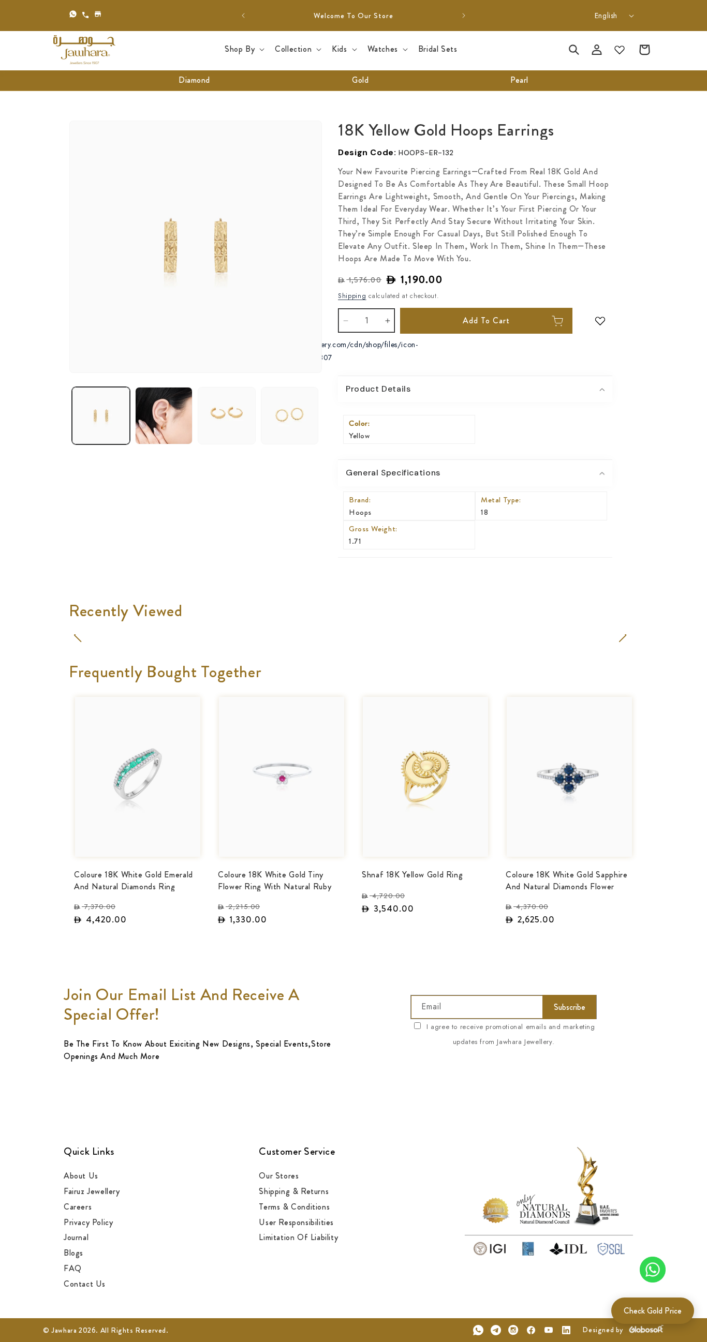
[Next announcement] (463, 15)
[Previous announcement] (243, 15)
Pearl (519, 80)
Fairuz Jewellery (92, 1191)
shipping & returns (294, 1191)
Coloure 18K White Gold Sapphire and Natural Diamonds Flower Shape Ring (567, 879)
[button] (243, 49)
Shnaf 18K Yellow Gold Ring (412, 874)
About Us (81, 1176)
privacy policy (88, 1222)
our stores (279, 1176)
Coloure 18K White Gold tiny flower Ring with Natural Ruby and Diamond (274, 879)
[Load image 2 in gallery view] (164, 416)
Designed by (602, 1329)
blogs (73, 1253)
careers (78, 1206)
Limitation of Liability (298, 1237)
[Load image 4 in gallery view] (290, 416)
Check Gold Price (653, 1311)
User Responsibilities (296, 1222)
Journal (76, 1237)
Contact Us (85, 1283)
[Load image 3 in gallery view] (227, 416)
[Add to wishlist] (602, 321)
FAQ (73, 1268)
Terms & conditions (294, 1206)
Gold (360, 80)
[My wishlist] (619, 49)
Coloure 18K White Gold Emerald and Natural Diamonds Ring (133, 879)
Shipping (352, 296)
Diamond (194, 80)
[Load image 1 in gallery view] (101, 416)
